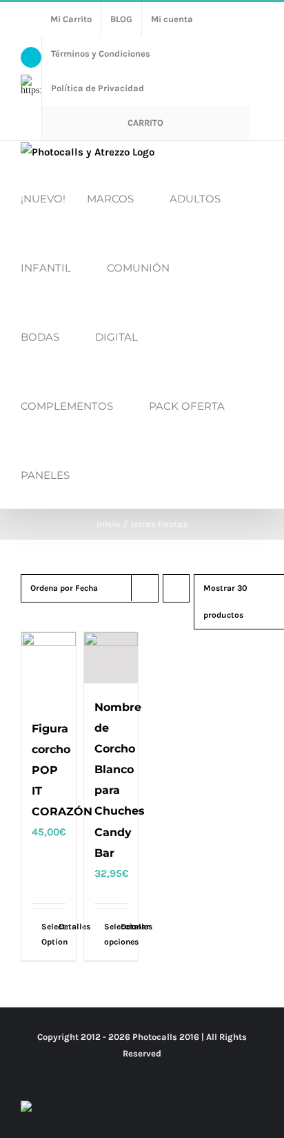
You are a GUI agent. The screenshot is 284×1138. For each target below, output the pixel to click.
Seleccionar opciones (107, 934)
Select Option (44, 934)
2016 (189, 1037)
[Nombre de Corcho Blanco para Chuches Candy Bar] (111, 657)
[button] (95, 474)
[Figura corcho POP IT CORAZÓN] (48, 668)
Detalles (62, 926)
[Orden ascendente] (176, 588)
